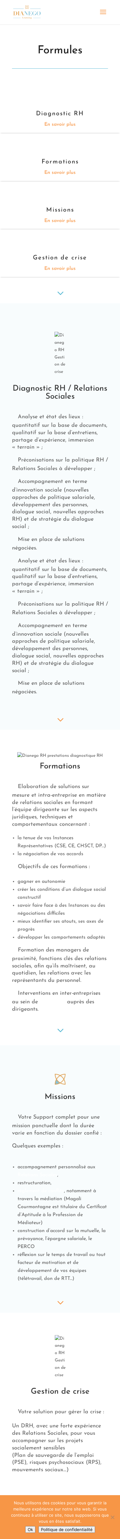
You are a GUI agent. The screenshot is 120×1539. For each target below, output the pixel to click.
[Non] (112, 1517)
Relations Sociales (37, 1175)
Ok (30, 1529)
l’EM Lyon (52, 1002)
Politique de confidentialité (67, 1529)
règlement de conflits (41, 1191)
